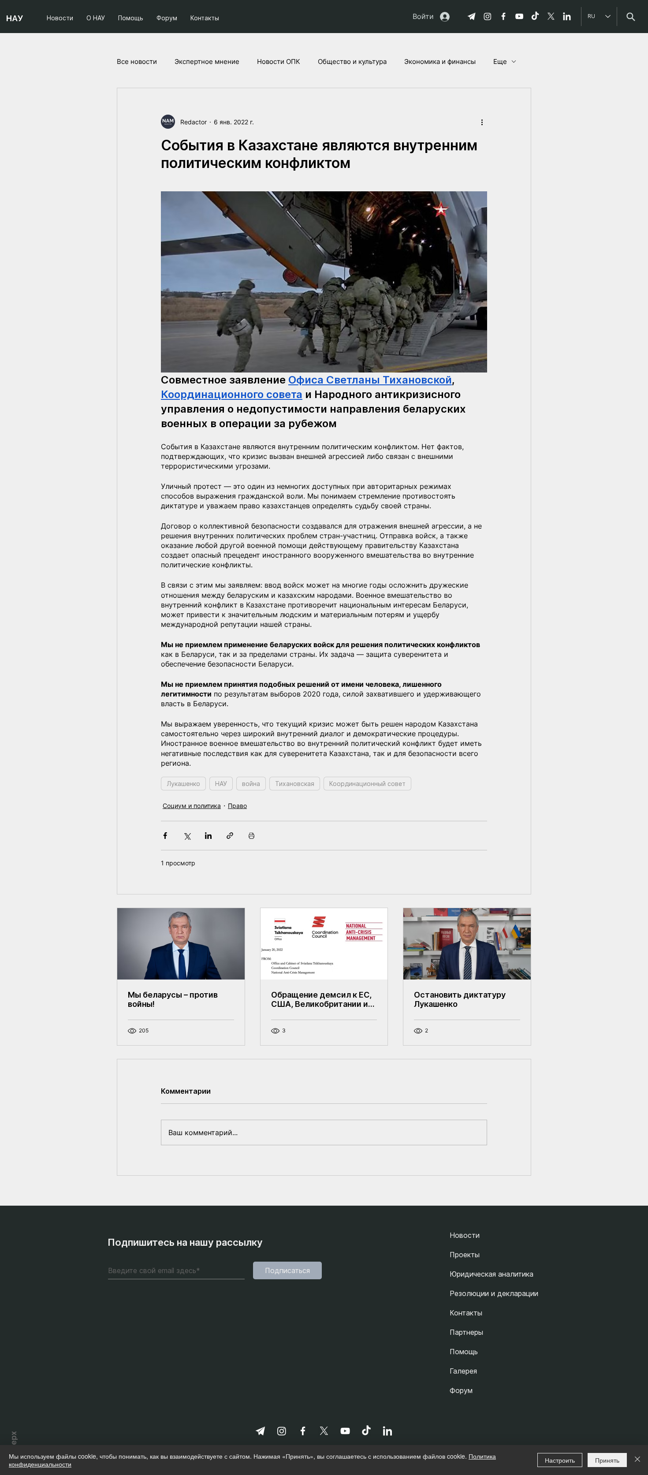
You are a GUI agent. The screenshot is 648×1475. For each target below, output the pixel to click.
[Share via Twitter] (186, 835)
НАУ (221, 783)
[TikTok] (535, 16)
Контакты (466, 1312)
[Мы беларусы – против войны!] (181, 944)
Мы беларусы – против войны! (173, 999)
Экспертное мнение (207, 61)
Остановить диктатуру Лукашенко (460, 999)
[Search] (630, 16)
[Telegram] (472, 16)
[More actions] (482, 121)
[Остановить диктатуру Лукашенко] (467, 944)
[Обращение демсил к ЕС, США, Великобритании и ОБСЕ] (324, 944)
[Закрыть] (637, 1460)
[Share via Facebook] (165, 835)
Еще (500, 61)
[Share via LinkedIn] (208, 835)
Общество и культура (352, 61)
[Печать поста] (251, 835)
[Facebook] (503, 16)
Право (237, 805)
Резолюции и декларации (494, 1293)
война (251, 783)
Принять (607, 1460)
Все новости (137, 61)
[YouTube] (519, 16)
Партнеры (466, 1332)
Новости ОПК (278, 61)
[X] (551, 16)
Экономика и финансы (440, 61)
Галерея (463, 1371)
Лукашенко (183, 783)
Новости (465, 1235)
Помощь (464, 1351)
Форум (461, 1390)
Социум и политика (192, 805)
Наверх (13, 1444)
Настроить (560, 1460)
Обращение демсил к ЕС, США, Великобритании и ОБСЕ (321, 999)
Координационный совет (367, 783)
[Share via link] (230, 835)
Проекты (465, 1254)
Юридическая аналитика (491, 1274)
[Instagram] (487, 16)
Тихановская (294, 783)
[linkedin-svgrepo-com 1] (567, 16)
